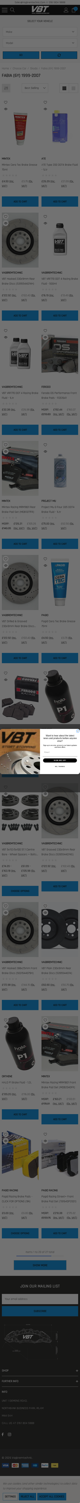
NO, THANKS (60, 766)
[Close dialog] (77, 731)
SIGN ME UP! (60, 760)
